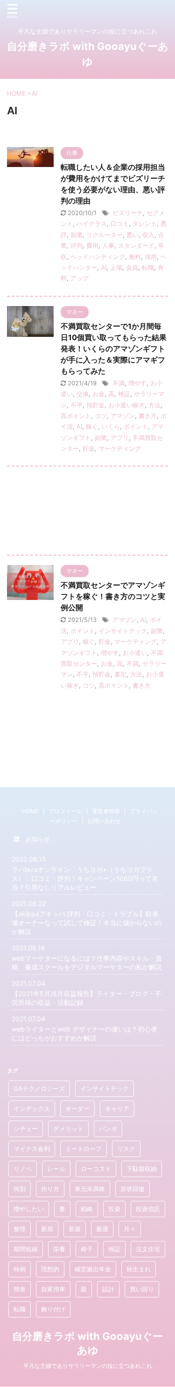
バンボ (108, 1128)
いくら (111, 426)
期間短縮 (26, 1249)
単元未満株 (90, 1188)
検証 (124, 393)
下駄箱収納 (141, 1168)
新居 (47, 1229)
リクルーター (104, 234)
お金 (98, 393)
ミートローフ (83, 1148)
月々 (130, 1229)
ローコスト (96, 1168)
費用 (92, 245)
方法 (154, 405)
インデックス (32, 1108)
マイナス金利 (32, 1148)
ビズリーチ (127, 212)
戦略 (87, 1209)
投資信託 (148, 1209)
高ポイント (76, 415)
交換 (83, 393)
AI (103, 267)
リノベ (23, 1168)
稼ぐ (92, 426)
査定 (120, 674)
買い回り (142, 1289)
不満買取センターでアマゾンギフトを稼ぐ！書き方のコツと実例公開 (113, 596)
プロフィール (65, 811)
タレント (145, 223)
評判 (76, 245)
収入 (148, 234)
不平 (76, 405)
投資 (114, 1209)
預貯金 (95, 405)
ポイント (136, 426)
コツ (101, 415)
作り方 (50, 1188)
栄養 (59, 1249)
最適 (102, 1229)
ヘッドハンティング (97, 256)
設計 (108, 1289)
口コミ (120, 223)
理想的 (50, 1269)
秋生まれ (138, 1269)
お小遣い (135, 652)
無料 (135, 256)
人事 (108, 245)
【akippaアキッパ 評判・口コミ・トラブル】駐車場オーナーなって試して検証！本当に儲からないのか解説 (87, 922)
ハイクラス (92, 223)
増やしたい (29, 1209)
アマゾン (123, 415)
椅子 (87, 1249)
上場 (116, 267)
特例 (20, 1269)
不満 (118, 383)
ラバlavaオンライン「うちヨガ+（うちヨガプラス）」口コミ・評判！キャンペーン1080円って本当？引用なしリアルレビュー (85, 878)
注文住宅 (148, 1249)
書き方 (148, 415)
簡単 (20, 1289)
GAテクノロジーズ (39, 1088)
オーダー (77, 1108)
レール (56, 1168)
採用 (151, 256)
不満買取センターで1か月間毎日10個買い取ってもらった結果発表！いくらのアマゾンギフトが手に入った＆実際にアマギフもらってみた (114, 348)
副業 (76, 234)
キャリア (117, 1108)
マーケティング (119, 448)
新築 (75, 1229)
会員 (132, 267)
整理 (20, 1229)
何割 (20, 1188)
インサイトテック (122, 630)
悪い (132, 234)
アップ (79, 278)
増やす (137, 383)
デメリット (68, 1128)
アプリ (120, 437)
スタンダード (136, 245)
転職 (148, 267)
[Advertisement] (87, 513)
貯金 (89, 448)
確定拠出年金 (93, 1269)
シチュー (26, 1128)
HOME (30, 811)
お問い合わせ (104, 820)
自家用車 (53, 1289)
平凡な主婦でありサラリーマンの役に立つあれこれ (87, 1365)
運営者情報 (106, 811)
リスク (126, 1148)
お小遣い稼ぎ (126, 405)
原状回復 (132, 1188)
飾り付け (53, 1309)
